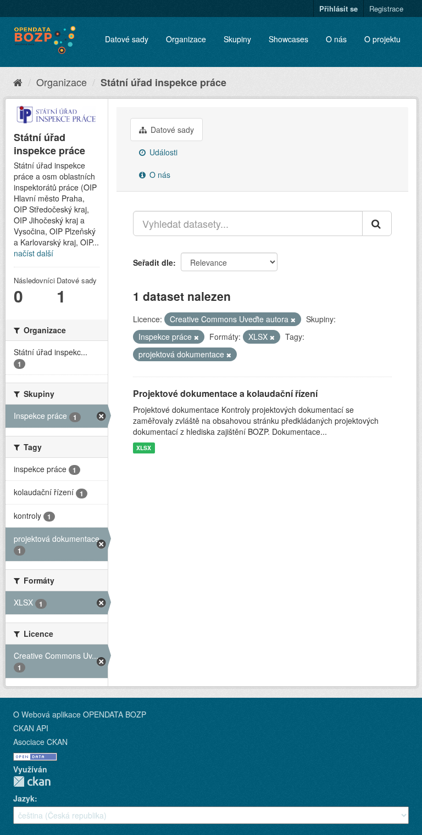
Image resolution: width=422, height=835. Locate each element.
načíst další (33, 253)
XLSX (143, 448)
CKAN (32, 781)
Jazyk (24, 798)
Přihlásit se (338, 8)
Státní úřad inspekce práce (163, 82)
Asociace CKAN (40, 741)
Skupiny (237, 38)
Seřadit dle (153, 262)
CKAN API (30, 727)
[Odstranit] (293, 319)
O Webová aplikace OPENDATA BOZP (79, 714)
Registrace (386, 8)
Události (162, 152)
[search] (377, 223)
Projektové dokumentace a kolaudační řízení (225, 393)
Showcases (288, 38)
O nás (336, 38)
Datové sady (126, 38)
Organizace (186, 38)
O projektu (382, 38)
